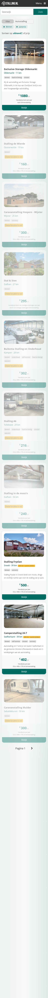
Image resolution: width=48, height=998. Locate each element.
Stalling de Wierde (14, 143)
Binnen (9, 26)
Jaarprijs (22, 26)
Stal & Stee (10, 280)
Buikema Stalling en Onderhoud (22, 348)
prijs (28, 33)
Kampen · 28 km (11, 352)
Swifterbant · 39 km (22, 636)
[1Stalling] (10, 3)
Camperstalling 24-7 (15, 633)
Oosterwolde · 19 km (14, 147)
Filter (8, 21)
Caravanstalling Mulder (17, 707)
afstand (17, 33)
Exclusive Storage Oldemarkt (20, 69)
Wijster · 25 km (11, 215)
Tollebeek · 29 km (12, 424)
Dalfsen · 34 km (11, 497)
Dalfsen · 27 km (11, 284)
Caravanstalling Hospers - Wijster (23, 212)
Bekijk (24, 107)
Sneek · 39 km (19, 565)
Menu (39, 3)
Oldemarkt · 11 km (13, 72)
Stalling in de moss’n (16, 493)
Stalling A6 (10, 421)
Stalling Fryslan (13, 561)
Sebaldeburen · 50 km (14, 711)
